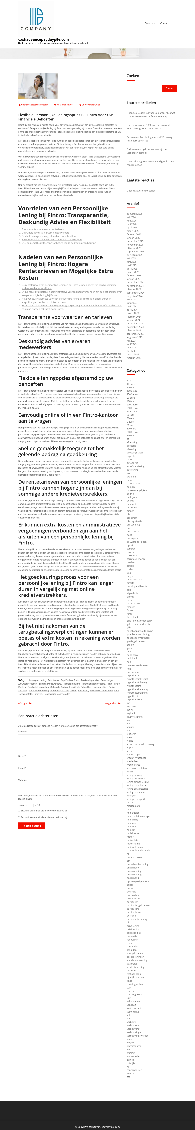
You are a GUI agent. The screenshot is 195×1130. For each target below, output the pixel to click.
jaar (129, 720)
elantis (130, 596)
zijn (128, 1066)
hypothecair (133, 675)
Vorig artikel (25, 703)
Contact (164, 23)
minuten (131, 826)
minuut (131, 829)
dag (129, 572)
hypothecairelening (137, 692)
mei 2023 (131, 347)
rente (130, 943)
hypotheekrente (135, 699)
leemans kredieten (137, 768)
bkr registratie (134, 521)
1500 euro (132, 394)
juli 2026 (131, 217)
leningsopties (100, 687)
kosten (130, 751)
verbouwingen (134, 1032)
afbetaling (132, 442)
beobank (131, 504)
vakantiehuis (133, 1001)
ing (128, 703)
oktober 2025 (134, 248)
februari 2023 (134, 357)
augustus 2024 (134, 296)
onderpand (133, 877)
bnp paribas (133, 531)
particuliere (133, 908)
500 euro (131, 428)
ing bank (131, 706)
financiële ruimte (71, 683)
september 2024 (135, 292)
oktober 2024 (134, 289)
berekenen (132, 507)
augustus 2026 (134, 213)
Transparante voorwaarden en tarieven (43, 229)
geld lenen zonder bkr (138, 624)
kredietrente (133, 764)
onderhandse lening (137, 864)
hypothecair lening (137, 682)
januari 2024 (133, 320)
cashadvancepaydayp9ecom (34, 104)
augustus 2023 (134, 337)
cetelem (131, 562)
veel (129, 1018)
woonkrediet (133, 1056)
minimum (132, 823)
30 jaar (130, 414)
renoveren (132, 939)
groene (130, 644)
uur (129, 998)
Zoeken (133, 75)
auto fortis (132, 462)
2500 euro (132, 408)
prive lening (133, 925)
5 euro (130, 421)
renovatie (83, 690)
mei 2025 (131, 265)
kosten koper (134, 754)
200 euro (131, 401)
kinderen (131, 733)
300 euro (131, 418)
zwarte (130, 1073)
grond (130, 648)
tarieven (38, 694)
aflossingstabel (135, 452)
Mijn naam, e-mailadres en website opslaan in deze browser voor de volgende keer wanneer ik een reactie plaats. (67, 797)
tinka (129, 980)
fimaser (131, 607)
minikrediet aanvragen (139, 816)
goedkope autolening (138, 634)
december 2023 (135, 323)
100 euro (131, 387)
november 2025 (135, 244)
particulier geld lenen (138, 905)
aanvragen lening (37, 680)
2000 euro (132, 404)
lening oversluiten (136, 792)
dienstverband (134, 579)
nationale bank (135, 847)
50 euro (131, 425)
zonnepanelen (134, 1070)
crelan (130, 569)
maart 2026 (133, 231)
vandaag (131, 1004)
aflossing (131, 449)
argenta (131, 456)
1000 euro (132, 390)
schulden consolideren (101, 690)
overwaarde (133, 898)
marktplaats (133, 805)
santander (132, 946)
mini (129, 809)
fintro (109, 683)
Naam (22, 756)
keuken (130, 727)
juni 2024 (131, 303)
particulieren (134, 912)
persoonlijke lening (39, 690)
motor (130, 836)
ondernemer (133, 867)
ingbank (131, 713)
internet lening (135, 716)
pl (128, 922)
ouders (130, 888)
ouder (130, 884)
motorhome (133, 843)
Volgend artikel (113, 703)
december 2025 (135, 241)
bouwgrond (133, 538)
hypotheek (132, 696)
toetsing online (135, 984)
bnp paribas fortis (70, 680)
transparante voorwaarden (57, 694)
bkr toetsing (133, 524)
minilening (132, 819)
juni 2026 (131, 220)
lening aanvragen (136, 775)
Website (22, 780)
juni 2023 (131, 344)
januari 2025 (133, 279)
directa (130, 583)
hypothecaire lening (137, 689)
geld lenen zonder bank (139, 620)
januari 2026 (133, 237)
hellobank (132, 658)
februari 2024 (134, 316)
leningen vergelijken (137, 799)
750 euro (131, 435)
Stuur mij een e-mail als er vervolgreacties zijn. (44, 810)
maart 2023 (133, 354)
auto (129, 459)
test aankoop (134, 974)
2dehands (132, 411)
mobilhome (133, 833)
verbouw (131, 1022)
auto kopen (53, 680)
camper (131, 548)
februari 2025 (134, 275)
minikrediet (133, 812)
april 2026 (132, 227)
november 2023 (135, 327)
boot (129, 534)
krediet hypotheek (136, 757)
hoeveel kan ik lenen (137, 665)
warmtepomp (134, 1046)
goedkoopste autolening (140, 631)
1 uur (129, 380)
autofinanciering (135, 466)
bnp (129, 528)
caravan (131, 552)
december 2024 (135, 282)
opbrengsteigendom (138, 881)
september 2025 (135, 251)
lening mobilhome (136, 785)
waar (129, 1039)
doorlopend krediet (137, 586)
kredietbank (133, 761)
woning (131, 1052)
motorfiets (132, 840)
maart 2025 (133, 272)
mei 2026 (131, 224)
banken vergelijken (137, 490)
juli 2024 (131, 299)
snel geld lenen (135, 953)
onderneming (134, 871)
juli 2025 (131, 258)
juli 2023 (131, 340)
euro (129, 600)
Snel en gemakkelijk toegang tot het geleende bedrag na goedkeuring (59, 243)
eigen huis (132, 593)
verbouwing (133, 1028)
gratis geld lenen (136, 641)
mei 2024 (131, 306)
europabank (133, 603)
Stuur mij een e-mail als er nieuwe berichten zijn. (45, 817)
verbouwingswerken (137, 1035)
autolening (132, 469)
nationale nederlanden (139, 850)
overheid (131, 891)
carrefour (132, 555)
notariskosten (134, 857)
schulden (132, 950)
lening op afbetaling (137, 788)
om (128, 860)
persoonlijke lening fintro (63, 690)
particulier (132, 901)
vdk (128, 1015)
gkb (129, 627)
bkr (128, 514)
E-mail (22, 768)
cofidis (130, 565)
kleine (130, 740)
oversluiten (133, 895)
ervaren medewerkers (50, 683)
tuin (129, 987)
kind (129, 730)
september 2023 (135, 333)
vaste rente (133, 1011)
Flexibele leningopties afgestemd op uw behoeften (49, 236)
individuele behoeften (80, 687)
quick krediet (134, 932)
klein (129, 737)
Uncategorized (134, 994)
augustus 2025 (134, 255)
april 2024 (132, 309)
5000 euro (132, 432)
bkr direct (132, 517)
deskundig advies (90, 680)
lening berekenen (136, 778)
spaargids (132, 963)
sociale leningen (135, 956)
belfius (130, 500)
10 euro (131, 384)
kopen (130, 747)
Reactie (22, 731)
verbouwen (133, 1025)
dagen (130, 576)
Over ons (150, 23)
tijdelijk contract (135, 977)
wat (129, 1049)
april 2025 (132, 268)
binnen (130, 510)
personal (131, 915)
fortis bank (132, 617)
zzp (128, 1076)
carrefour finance (136, 558)
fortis (129, 613)
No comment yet (65, 104)
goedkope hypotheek (138, 637)
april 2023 (132, 351)
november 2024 (135, 285)
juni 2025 (131, 261)
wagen (130, 1042)
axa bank (131, 476)
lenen (130, 771)
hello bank (132, 655)
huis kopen (133, 672)
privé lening (133, 929)
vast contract (134, 1008)
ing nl (130, 709)
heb (129, 651)
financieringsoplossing (93, 683)
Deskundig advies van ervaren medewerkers (45, 232)
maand (130, 802)
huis (129, 668)
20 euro (131, 397)
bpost (130, 545)
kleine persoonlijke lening (140, 744)
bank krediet (133, 483)
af (128, 438)
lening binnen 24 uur (138, 781)
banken (131, 486)
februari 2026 (134, 234)
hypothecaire (134, 685)
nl (128, 853)
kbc (128, 723)
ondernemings (135, 874)
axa (128, 473)
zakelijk (130, 1059)
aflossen (131, 445)
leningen (131, 795)
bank (129, 480)
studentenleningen (137, 967)
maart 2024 (133, 313)
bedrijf (130, 493)
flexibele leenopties (38, 687)
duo (129, 589)
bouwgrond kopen (137, 541)
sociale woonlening (137, 960)
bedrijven (132, 497)
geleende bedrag (59, 687)
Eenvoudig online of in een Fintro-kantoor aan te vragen (52, 239)
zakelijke (131, 1063)
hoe (129, 661)
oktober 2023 (134, 330)
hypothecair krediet (137, 679)
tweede (131, 991)
